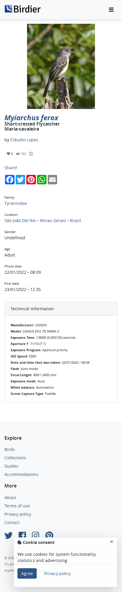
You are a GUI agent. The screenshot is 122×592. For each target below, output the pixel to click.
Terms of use (17, 506)
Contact (12, 522)
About (10, 497)
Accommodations (21, 474)
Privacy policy (17, 514)
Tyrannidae (15, 203)
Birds (9, 449)
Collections (15, 457)
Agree (27, 573)
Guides (11, 466)
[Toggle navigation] (111, 10)
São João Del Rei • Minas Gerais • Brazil (42, 220)
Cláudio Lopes (24, 140)
